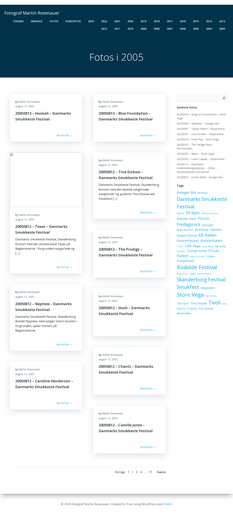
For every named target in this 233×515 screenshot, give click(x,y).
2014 (209, 21)
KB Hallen (208, 235)
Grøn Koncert (185, 229)
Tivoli (214, 302)
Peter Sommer (197, 256)
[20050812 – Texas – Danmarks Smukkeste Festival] (46, 179)
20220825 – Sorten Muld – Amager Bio (200, 177)
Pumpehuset (185, 261)
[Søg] (224, 98)
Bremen (203, 193)
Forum (204, 218)
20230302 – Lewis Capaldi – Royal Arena (200, 159)
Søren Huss (211, 295)
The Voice (183, 303)
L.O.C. (180, 246)
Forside (18, 21)
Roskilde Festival (197, 267)
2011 (117, 28)
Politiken (210, 256)
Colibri (167, 504)
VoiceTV (181, 308)
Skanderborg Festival (201, 279)
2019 (143, 21)
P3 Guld (213, 251)
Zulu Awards (206, 308)
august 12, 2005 (24, 219)
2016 (183, 21)
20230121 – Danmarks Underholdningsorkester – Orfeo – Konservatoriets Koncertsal (197, 168)
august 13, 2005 (24, 106)
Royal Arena (182, 273)
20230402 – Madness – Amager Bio (198, 123)
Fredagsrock (188, 224)
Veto (224, 303)
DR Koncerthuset (210, 213)
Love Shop (207, 246)
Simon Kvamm (205, 273)
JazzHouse (202, 230)
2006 (183, 28)
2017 (170, 21)
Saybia (193, 273)
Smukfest (188, 287)
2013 (222, 21)
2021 (117, 21)
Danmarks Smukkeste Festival (202, 203)
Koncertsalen (211, 240)
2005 (196, 28)
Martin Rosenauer (29, 101)
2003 (222, 28)
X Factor (192, 308)
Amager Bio (186, 192)
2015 (196, 21)
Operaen (181, 251)
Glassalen (207, 225)
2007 (170, 28)
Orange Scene (197, 251)
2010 (130, 28)
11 (150, 472)
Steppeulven (208, 288)
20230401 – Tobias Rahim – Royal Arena (201, 128)
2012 (104, 28)
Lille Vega (193, 245)
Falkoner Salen (186, 219)
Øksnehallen (184, 313)
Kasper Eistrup (187, 235)
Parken (183, 255)
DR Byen (193, 212)
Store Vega (190, 294)
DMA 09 (180, 213)
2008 (156, 28)
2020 (130, 21)
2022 (104, 21)
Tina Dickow (198, 303)
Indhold (36, 21)
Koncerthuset (188, 240)
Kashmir (216, 230)
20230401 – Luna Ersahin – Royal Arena (200, 134)
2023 (91, 21)
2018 (156, 21)
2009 (143, 28)
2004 (209, 28)
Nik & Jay (220, 246)
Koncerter (73, 21)
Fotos (54, 21)
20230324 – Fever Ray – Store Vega (198, 139)
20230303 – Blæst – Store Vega (195, 153)
